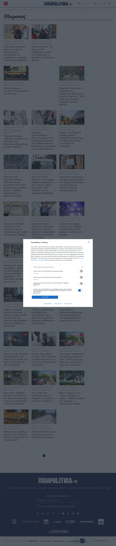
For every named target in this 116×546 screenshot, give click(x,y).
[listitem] (58, 267)
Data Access (58, 303)
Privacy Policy (68, 303)
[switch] (80, 271)
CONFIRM (45, 297)
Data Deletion (48, 303)
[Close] (89, 242)
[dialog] (58, 273)
